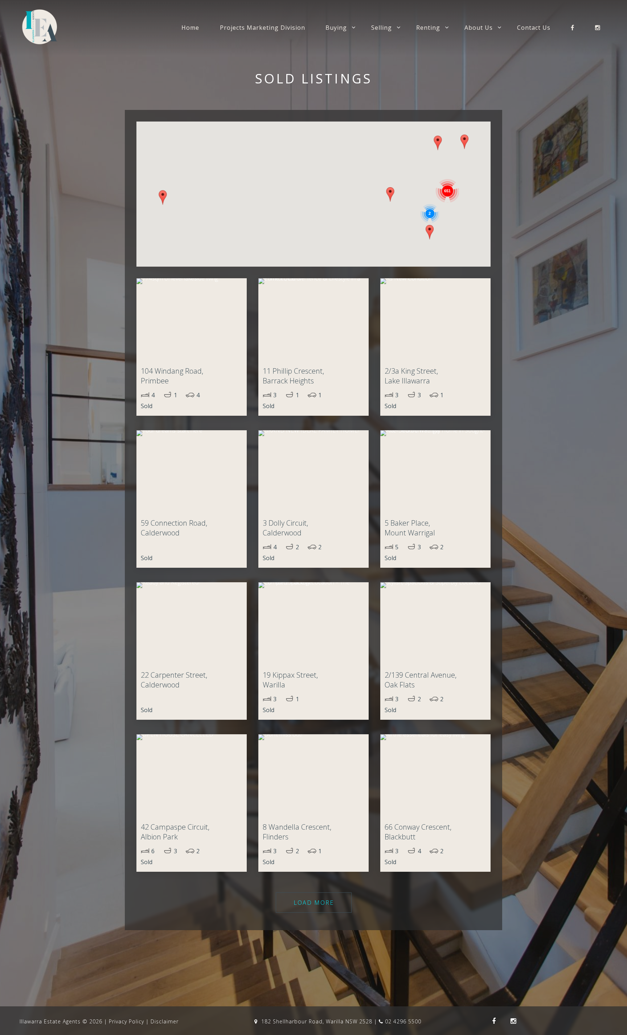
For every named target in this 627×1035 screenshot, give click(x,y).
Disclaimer (165, 1021)
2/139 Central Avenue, (420, 680)
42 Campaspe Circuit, (175, 832)
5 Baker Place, (410, 528)
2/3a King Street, (411, 376)
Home (190, 28)
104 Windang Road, (172, 376)
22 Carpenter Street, (174, 680)
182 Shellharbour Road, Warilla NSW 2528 (316, 1021)
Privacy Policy (126, 1021)
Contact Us (533, 28)
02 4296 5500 (403, 1021)
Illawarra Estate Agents (50, 1021)
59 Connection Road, (174, 528)
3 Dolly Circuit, (285, 528)
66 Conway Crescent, (418, 832)
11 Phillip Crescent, (293, 376)
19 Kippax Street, (290, 680)
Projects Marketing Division (262, 28)
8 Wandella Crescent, (297, 832)
